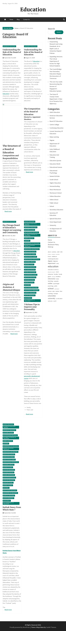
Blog (18, 19)
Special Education (55, 219)
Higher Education (55, 183)
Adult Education (55, 112)
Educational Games (56, 167)
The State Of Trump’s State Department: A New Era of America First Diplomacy (56, 99)
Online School (54, 200)
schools (50, 291)
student (57, 291)
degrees (55, 261)
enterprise (50, 274)
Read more (8, 211)
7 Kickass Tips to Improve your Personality (32, 307)
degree (50, 261)
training (50, 293)
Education (33, 9)
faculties (56, 274)
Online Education (55, 196)
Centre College (54, 125)
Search (51, 28)
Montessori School (56, 193)
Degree (52, 140)
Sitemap (50, 247)
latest (57, 279)
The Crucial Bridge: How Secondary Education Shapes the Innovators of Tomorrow (56, 73)
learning (50, 281)
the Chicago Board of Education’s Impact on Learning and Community (12, 229)
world (54, 301)
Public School (54, 203)
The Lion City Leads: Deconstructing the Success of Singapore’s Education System (56, 86)
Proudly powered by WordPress (20, 627)
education (16, 251)
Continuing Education (56, 128)
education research (51, 272)
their (61, 291)
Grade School (54, 180)
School (52, 206)
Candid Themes (51, 627)
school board (56, 288)
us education (59, 298)
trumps (55, 293)
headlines (58, 276)
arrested (53, 254)
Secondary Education (56, 210)
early (57, 263)
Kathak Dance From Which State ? (12, 508)
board (49, 256)
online (50, 283)
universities (52, 296)
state (53, 291)
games (49, 276)
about (49, 252)
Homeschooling (55, 186)
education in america (53, 269)
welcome (50, 301)
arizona (49, 254)
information (51, 279)
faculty (60, 274)
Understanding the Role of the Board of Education (12, 52)
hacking (53, 276)
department (52, 263)
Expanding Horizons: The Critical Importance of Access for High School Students (56, 61)
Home (11, 19)
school (51, 288)
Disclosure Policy (53, 245)
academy (54, 252)
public (55, 286)
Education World (55, 164)
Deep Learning (54, 137)
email (57, 272)
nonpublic (56, 281)
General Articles (55, 176)
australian (58, 254)
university (51, 298)
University (53, 225)
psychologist (56, 283)
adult (58, 252)
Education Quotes (55, 161)
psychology (50, 286)
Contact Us (26, 19)
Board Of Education (56, 121)
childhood (54, 256)
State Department (55, 222)
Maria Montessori (55, 190)
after (61, 252)
